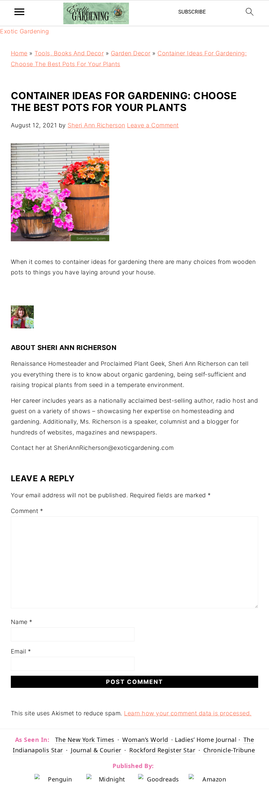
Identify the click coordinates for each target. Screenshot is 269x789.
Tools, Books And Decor (69, 53)
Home (19, 53)
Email (21, 651)
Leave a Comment (153, 125)
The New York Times (84, 739)
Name (21, 621)
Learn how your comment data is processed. (188, 713)
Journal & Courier (96, 750)
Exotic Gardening (24, 31)
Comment (27, 510)
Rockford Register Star (162, 750)
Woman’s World (145, 739)
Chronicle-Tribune (229, 750)
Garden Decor (131, 53)
